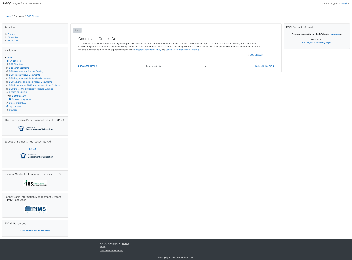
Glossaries (13, 37)
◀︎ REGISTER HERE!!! (87, 66)
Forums (11, 34)
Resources (13, 40)
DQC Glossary (33, 16)
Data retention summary (111, 250)
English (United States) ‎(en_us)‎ (28, 3)
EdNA (32, 149)
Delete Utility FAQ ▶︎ (265, 66)
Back (77, 30)
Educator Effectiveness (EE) (147, 49)
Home (8, 16)
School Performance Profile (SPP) (182, 49)
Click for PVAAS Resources (35, 230)
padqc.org (335, 34)
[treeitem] (35, 83)
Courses (13, 110)
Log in (345, 3)
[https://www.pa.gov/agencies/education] (35, 128)
